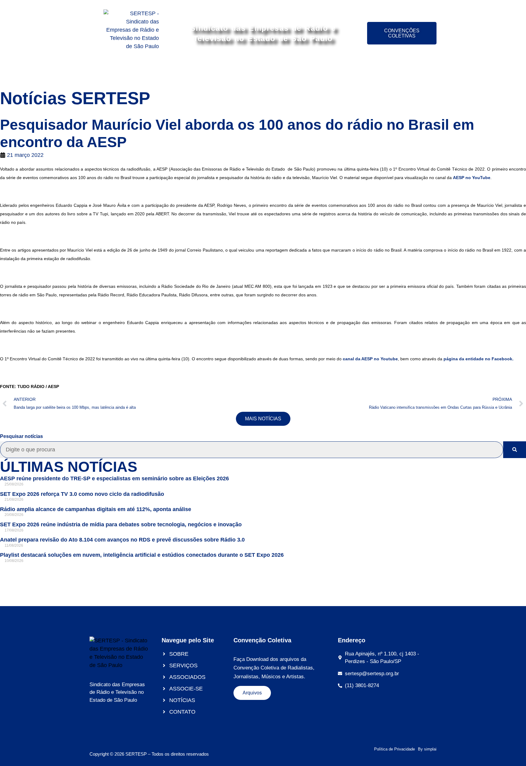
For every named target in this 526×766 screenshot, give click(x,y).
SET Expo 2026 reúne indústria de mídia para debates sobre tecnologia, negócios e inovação (121, 524)
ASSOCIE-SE (273, 71)
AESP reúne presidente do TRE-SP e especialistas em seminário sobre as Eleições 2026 (114, 478)
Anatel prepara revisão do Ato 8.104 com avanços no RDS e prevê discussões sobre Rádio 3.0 (122, 540)
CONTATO (403, 71)
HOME (117, 71)
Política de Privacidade (394, 749)
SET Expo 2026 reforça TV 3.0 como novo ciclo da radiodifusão (82, 494)
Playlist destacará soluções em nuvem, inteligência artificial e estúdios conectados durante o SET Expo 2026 (142, 555)
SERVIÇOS (182, 71)
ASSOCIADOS (226, 71)
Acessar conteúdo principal (263, 5)
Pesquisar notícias (21, 436)
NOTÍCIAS (365, 71)
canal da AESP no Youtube (370, 358)
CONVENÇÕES (321, 71)
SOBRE (147, 71)
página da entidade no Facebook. (479, 358)
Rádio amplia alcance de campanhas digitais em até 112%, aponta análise (95, 509)
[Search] (514, 449)
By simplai (427, 749)
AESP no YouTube (471, 177)
